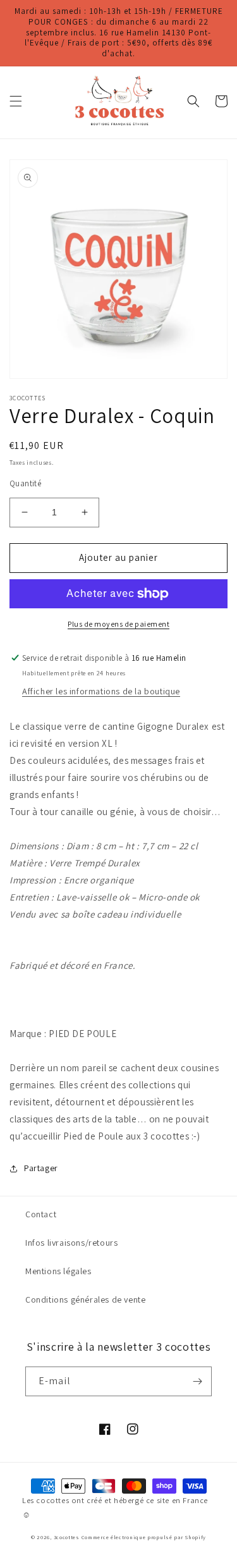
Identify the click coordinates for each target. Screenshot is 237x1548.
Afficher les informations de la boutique (101, 691)
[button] (16, 101)
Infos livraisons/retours (71, 1242)
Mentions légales (58, 1271)
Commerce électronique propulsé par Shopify (144, 1536)
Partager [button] (41, 1168)
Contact (40, 1214)
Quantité (25, 483)
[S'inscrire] (197, 1381)
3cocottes (67, 1536)
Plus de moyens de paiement (118, 624)
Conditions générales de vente (85, 1299)
